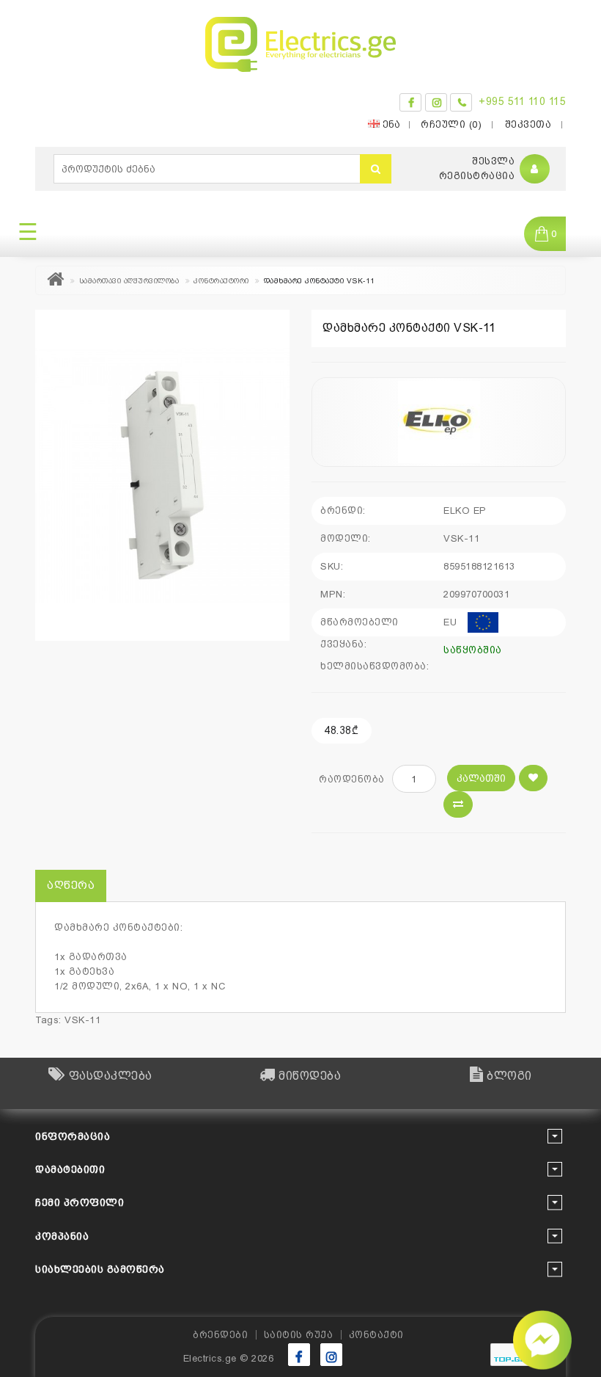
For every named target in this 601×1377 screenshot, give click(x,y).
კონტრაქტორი (221, 281)
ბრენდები (220, 1334)
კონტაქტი (376, 1334)
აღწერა (71, 885)
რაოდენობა (352, 779)
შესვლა (493, 161)
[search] (375, 169)
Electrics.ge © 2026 (228, 1358)
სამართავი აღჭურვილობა (129, 281)
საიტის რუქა (298, 1334)
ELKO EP (465, 510)
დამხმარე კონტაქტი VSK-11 (319, 281)
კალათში (481, 778)
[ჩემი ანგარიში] (535, 169)
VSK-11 (82, 1019)
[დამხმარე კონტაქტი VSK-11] (162, 475)
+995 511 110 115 (522, 101)
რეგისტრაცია (477, 175)
